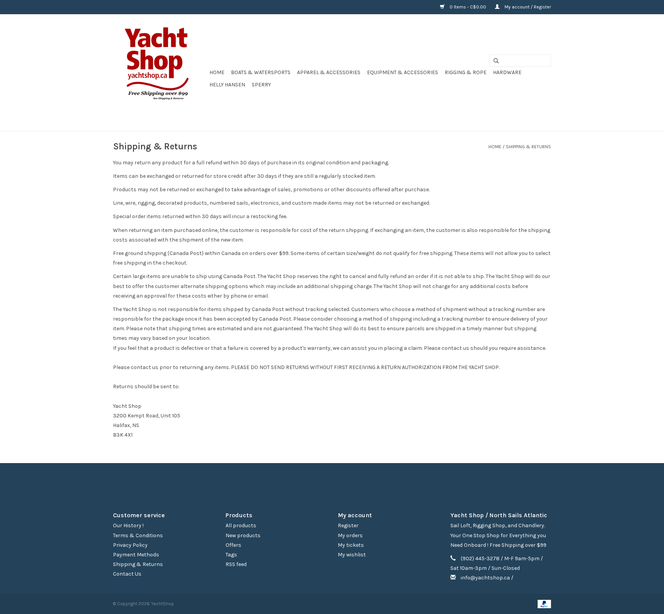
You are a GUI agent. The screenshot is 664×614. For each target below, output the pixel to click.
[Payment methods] (543, 603)
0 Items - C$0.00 (467, 7)
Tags (231, 554)
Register (348, 525)
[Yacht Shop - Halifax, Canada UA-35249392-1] (160, 72)
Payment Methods (136, 554)
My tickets (351, 545)
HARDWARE (507, 72)
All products (241, 525)
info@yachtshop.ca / (487, 577)
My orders (350, 535)
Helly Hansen (227, 84)
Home (216, 72)
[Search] (493, 61)
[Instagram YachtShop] (345, 481)
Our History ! (128, 525)
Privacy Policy (130, 545)
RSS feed (236, 564)
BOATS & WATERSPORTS (260, 72)
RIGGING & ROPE (465, 72)
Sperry (261, 84)
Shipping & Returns (528, 146)
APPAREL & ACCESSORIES (328, 72)
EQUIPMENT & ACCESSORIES (402, 72)
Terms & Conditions (138, 535)
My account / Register (527, 7)
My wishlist (352, 554)
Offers (233, 545)
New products (243, 535)
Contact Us (127, 574)
